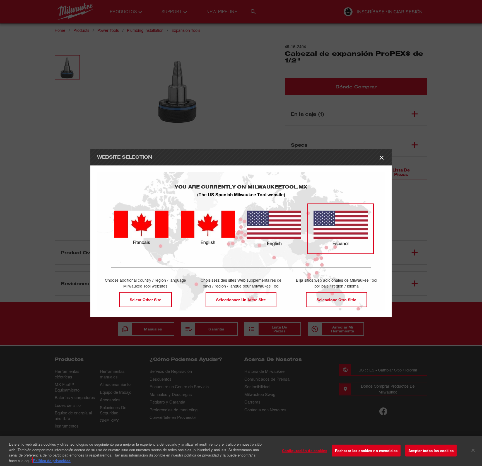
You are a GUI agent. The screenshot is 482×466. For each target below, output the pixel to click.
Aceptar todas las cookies (431, 450)
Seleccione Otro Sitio (336, 299)
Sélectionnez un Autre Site (241, 299)
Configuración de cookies (304, 450)
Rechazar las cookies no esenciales (366, 450)
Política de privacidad (52, 460)
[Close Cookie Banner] (473, 450)
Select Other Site (145, 299)
